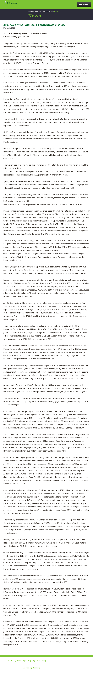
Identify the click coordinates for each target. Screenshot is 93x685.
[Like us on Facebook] (3, 673)
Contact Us (8, 660)
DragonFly (31, 660)
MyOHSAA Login (20, 660)
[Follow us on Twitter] (10, 673)
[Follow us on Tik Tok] (34, 673)
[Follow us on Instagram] (26, 673)
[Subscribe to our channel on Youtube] (18, 673)
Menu (85, 4)
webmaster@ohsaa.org (31, 668)
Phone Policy (41, 660)
